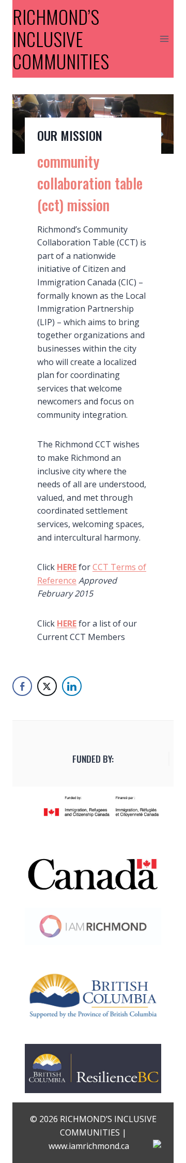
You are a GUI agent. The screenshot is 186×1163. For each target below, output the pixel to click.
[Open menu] (164, 39)
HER (64, 623)
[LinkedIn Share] (72, 686)
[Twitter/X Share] (47, 686)
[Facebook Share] (22, 686)
